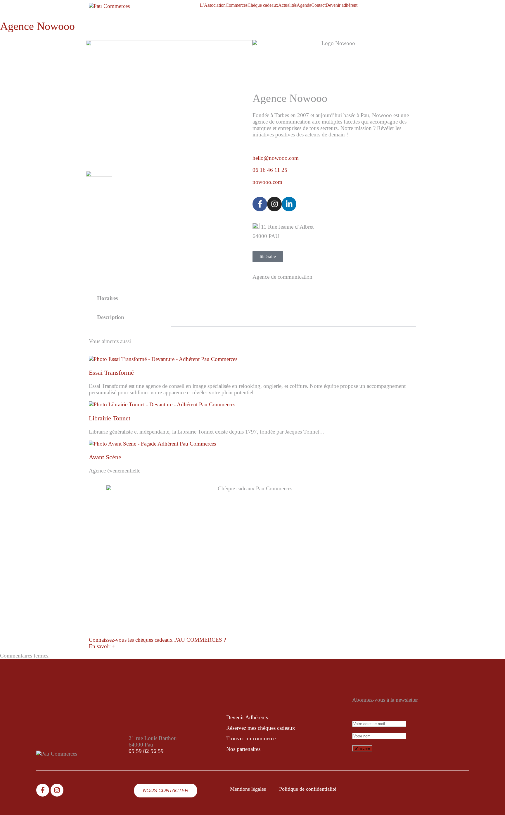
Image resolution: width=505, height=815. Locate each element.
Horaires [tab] (107, 298)
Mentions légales (248, 789)
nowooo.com (267, 182)
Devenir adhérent (341, 5)
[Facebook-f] (259, 204)
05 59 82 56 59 (146, 751)
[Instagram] (274, 204)
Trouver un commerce (251, 738)
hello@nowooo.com (275, 158)
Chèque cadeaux (263, 5)
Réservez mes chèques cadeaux (260, 728)
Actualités (287, 5)
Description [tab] (110, 317)
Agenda (304, 5)
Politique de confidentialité (307, 789)
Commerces (237, 5)
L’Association (213, 5)
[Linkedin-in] (289, 204)
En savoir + (102, 646)
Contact (318, 5)
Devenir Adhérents (247, 717)
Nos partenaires (243, 749)
